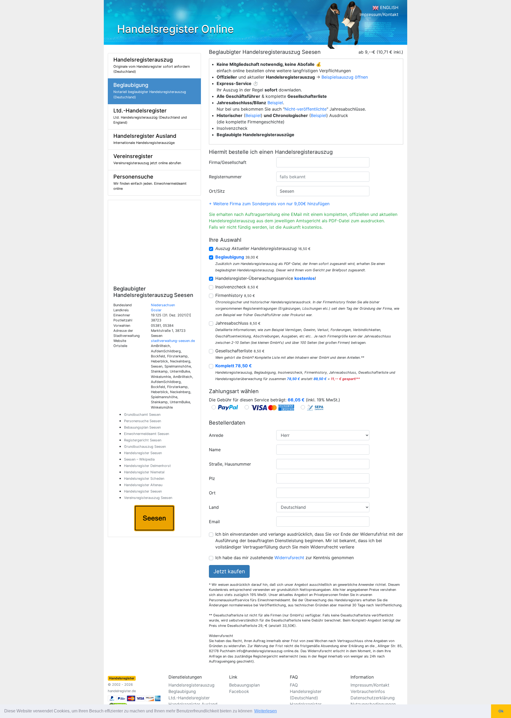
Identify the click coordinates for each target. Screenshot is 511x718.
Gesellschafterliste (240, 350)
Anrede (216, 435)
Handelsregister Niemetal (144, 472)
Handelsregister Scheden (144, 479)
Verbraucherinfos (368, 691)
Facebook (239, 691)
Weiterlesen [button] (265, 711)
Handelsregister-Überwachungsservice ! (265, 278)
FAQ (294, 685)
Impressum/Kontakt (379, 14)
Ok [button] (501, 711)
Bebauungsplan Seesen (142, 427)
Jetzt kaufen (229, 571)
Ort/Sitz (217, 191)
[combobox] (322, 162)
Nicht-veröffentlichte (306, 109)
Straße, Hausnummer (230, 464)
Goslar (156, 310)
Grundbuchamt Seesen (142, 415)
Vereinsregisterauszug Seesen (148, 498)
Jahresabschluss (238, 323)
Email (214, 521)
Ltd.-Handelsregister (189, 697)
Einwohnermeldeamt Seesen (146, 434)
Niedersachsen (163, 305)
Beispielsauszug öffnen (345, 77)
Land (214, 507)
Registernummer (225, 176)
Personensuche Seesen (142, 421)
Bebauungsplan (244, 685)
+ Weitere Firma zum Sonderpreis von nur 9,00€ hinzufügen (269, 203)
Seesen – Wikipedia (139, 459)
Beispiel (275, 102)
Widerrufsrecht (289, 557)
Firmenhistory (235, 295)
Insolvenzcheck (236, 286)
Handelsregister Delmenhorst (147, 466)
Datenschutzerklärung (373, 697)
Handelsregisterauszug (191, 685)
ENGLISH (388, 7)
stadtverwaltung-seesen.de (173, 341)
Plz (212, 478)
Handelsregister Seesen (143, 453)
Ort (212, 492)
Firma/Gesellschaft (227, 162)
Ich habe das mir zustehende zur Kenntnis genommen (284, 557)
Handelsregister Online (175, 28)
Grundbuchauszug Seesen (145, 447)
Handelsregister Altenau (143, 485)
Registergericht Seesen (142, 440)
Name (215, 449)
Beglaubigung (182, 691)
